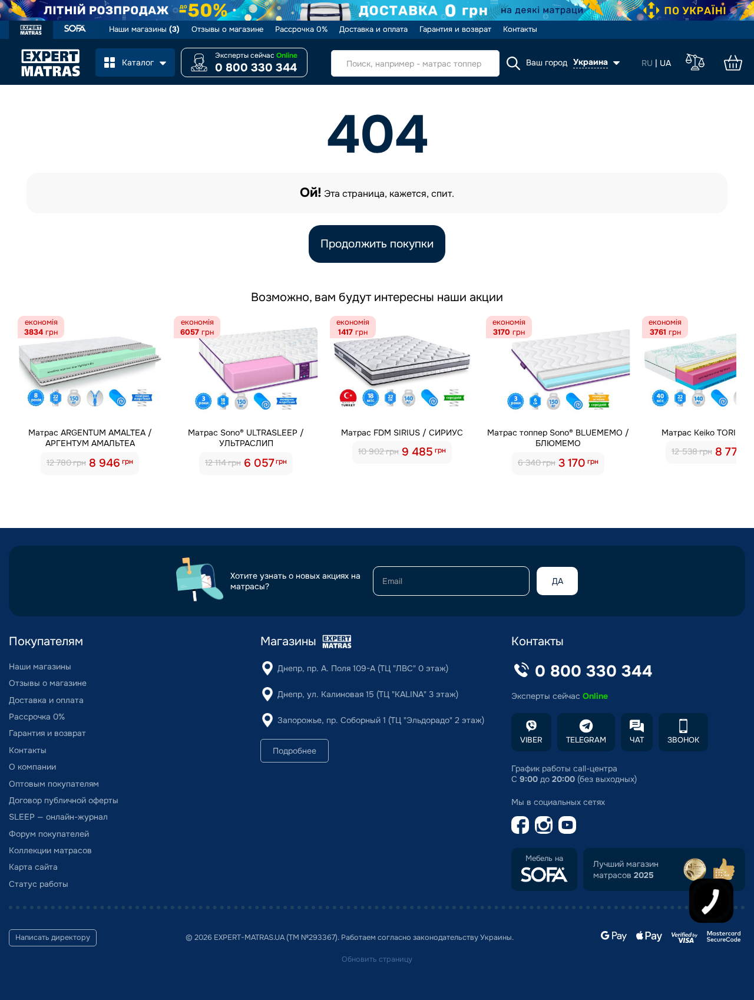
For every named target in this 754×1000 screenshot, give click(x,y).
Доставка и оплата (373, 29)
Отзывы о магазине (227, 29)
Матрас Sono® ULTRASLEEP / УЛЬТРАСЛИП (246, 437)
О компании (32, 766)
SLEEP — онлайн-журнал (58, 816)
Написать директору (52, 937)
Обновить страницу (377, 959)
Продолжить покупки (377, 244)
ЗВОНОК (683, 740)
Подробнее (294, 750)
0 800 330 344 (256, 68)
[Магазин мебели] (75, 30)
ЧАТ (637, 740)
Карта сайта (33, 867)
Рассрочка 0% (301, 29)
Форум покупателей (49, 834)
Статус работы (38, 884)
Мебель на (544, 858)
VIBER (531, 740)
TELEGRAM (586, 740)
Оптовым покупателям (54, 783)
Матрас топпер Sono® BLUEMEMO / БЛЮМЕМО (558, 437)
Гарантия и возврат (455, 29)
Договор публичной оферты (63, 800)
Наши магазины (144, 29)
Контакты (520, 29)
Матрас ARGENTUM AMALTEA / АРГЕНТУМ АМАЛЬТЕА (90, 437)
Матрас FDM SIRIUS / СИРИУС (402, 432)
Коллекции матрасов (50, 850)
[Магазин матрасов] (31, 31)
